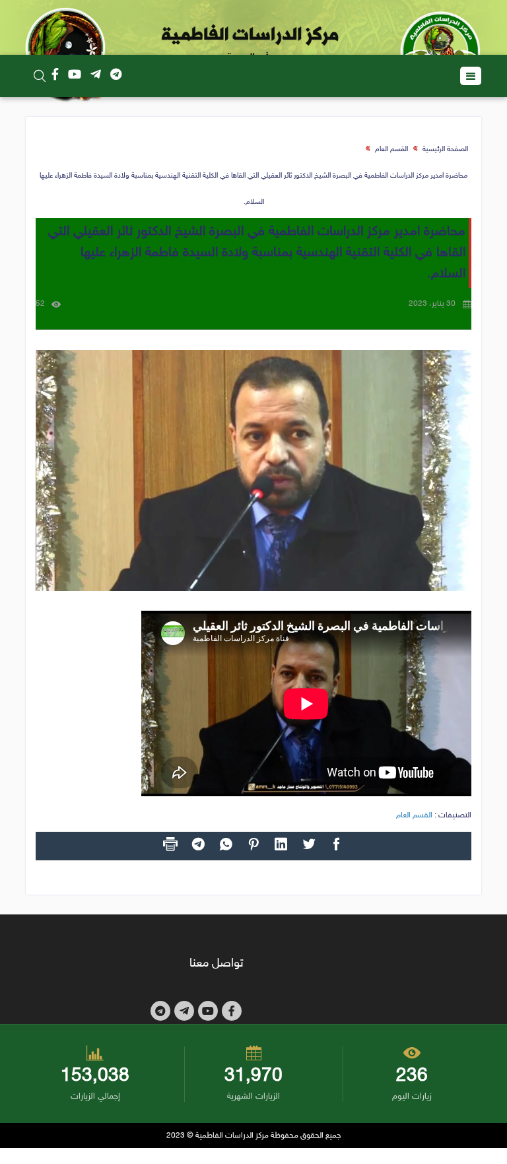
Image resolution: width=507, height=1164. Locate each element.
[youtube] (74, 76)
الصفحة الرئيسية (445, 149)
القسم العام (391, 149)
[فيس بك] (55, 76)
